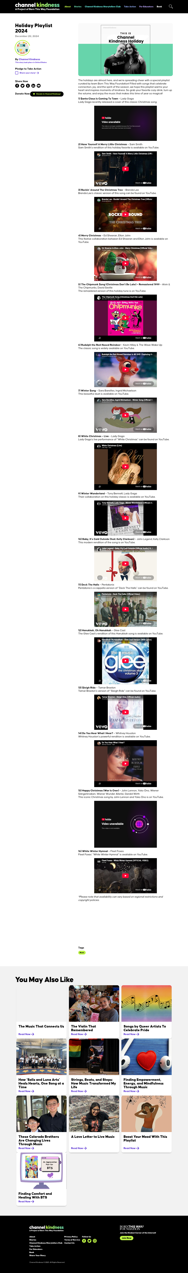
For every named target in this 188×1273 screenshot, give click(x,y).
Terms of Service (72, 1240)
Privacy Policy (71, 1237)
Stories (77, 6)
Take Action (130, 6)
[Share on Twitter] (22, 86)
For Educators (146, 6)
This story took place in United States (31, 62)
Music (82, 953)
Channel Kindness (29, 59)
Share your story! (28, 73)
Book (159, 6)
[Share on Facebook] (17, 86)
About (68, 6)
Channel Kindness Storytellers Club (103, 6)
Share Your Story (37, 1255)
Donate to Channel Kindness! (48, 94)
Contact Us (69, 1243)
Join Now (126, 1238)
